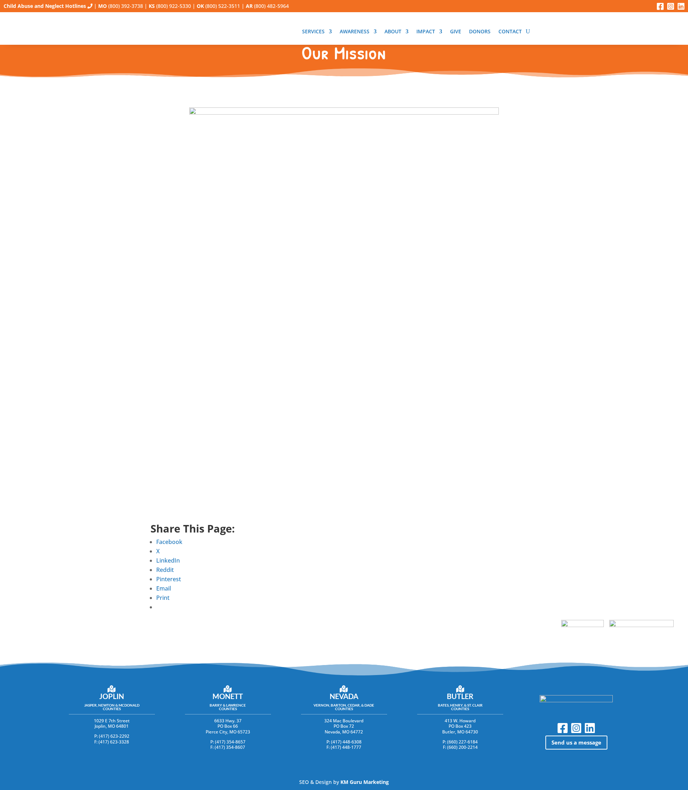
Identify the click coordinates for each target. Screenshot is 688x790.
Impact (425, 32)
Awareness (354, 32)
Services (313, 32)
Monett (227, 696)
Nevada (344, 696)
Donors (480, 32)
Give (455, 32)
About (392, 32)
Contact (510, 32)
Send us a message (576, 742)
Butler (460, 696)
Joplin (111, 696)
